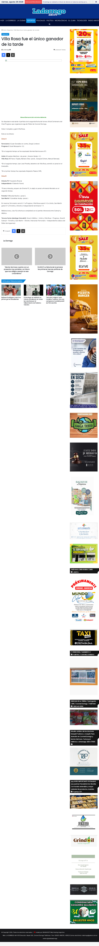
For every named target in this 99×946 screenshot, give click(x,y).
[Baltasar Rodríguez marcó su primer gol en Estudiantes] (11, 290)
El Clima (72, 20)
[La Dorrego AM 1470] (49, 11)
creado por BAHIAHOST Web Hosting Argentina (50, 932)
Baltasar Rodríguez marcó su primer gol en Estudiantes (11, 298)
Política (50, 20)
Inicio (4, 30)
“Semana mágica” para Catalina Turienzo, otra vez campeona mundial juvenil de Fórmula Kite (55, 300)
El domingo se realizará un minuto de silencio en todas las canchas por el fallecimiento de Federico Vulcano (33, 301)
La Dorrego (11, 20)
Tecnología (82, 20)
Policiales (40, 20)
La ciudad (21, 20)
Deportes (31, 20)
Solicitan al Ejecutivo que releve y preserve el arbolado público (62, 2)
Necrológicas (61, 20)
